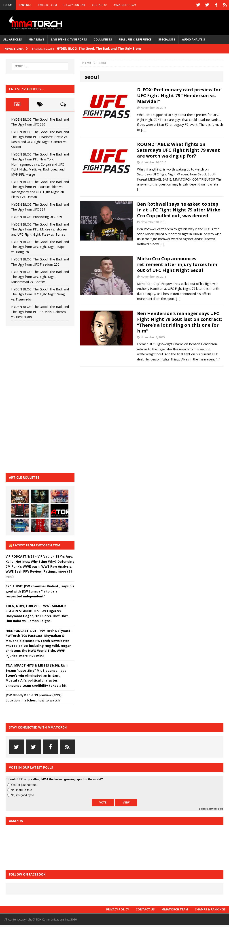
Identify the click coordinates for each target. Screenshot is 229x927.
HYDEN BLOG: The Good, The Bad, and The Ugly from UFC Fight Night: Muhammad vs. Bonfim (40, 277)
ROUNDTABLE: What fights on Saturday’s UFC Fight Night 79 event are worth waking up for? (178, 150)
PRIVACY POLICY (117, 909)
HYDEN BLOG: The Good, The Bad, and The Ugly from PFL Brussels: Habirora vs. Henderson (40, 312)
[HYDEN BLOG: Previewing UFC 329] (59, 511)
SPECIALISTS (166, 39)
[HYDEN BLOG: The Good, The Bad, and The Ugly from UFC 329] (40, 511)
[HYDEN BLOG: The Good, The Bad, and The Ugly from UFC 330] (20, 496)
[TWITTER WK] (207, 5)
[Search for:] (40, 66)
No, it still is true (21, 790)
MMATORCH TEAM (125, 4)
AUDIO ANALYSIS (193, 39)
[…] (143, 130)
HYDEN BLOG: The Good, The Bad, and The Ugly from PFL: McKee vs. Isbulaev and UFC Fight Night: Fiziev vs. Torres (40, 229)
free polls (218, 809)
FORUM (7, 4)
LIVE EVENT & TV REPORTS (69, 39)
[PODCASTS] (225, 5)
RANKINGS (25, 4)
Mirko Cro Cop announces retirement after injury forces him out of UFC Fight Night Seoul (177, 264)
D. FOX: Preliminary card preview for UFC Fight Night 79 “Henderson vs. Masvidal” (179, 95)
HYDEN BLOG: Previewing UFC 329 (36, 217)
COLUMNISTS (103, 39)
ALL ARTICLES (12, 39)
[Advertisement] (39, 399)
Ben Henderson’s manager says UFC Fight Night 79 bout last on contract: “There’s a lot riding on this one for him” (179, 322)
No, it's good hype (22, 795)
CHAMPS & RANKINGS (210, 909)
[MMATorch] (36, 22)
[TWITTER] (198, 5)
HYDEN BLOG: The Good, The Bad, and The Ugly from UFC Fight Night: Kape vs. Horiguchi (40, 247)
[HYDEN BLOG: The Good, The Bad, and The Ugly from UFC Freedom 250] (59, 525)
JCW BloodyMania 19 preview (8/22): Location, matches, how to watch (34, 697)
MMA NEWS (36, 39)
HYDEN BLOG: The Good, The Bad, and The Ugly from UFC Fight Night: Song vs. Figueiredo (40, 294)
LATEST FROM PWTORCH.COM (36, 545)
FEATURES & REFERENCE (135, 39)
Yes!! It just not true (23, 784)
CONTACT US (99, 4)
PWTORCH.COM (47, 4)
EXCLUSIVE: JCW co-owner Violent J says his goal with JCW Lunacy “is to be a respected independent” (40, 591)
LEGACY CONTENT (74, 4)
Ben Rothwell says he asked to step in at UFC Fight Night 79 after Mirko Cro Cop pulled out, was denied (179, 210)
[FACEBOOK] (216, 5)
